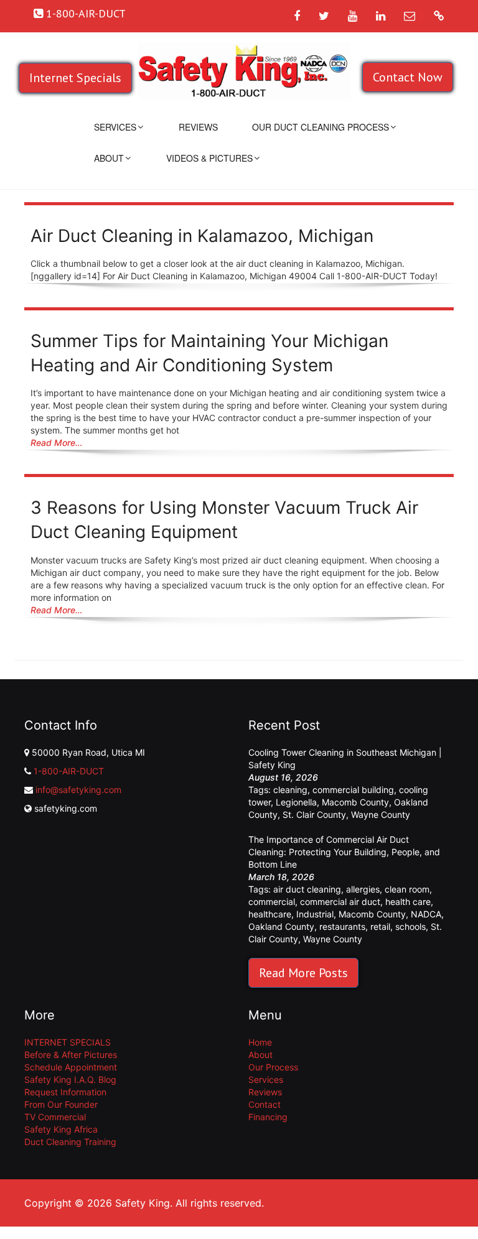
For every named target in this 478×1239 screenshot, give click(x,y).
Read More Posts (303, 973)
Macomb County (355, 802)
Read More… (56, 442)
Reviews (198, 127)
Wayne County (380, 814)
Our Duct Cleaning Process (320, 127)
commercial (271, 901)
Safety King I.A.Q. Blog (70, 1079)
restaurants (342, 926)
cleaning (290, 789)
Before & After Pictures (70, 1054)
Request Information (65, 1092)
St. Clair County (314, 814)
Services (115, 127)
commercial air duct (340, 901)
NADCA (426, 914)
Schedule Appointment (70, 1067)
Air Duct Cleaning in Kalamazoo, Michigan (201, 235)
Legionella (296, 802)
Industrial (315, 914)
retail (380, 926)
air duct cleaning (307, 889)
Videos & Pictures (209, 158)
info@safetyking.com (78, 789)
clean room (407, 889)
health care (408, 901)
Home (260, 1042)
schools (410, 926)
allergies (363, 889)
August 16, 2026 (283, 777)
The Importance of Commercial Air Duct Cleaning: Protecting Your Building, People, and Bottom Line (344, 852)
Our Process (273, 1067)
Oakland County (281, 926)
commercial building (353, 789)
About (109, 158)
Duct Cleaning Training (70, 1141)
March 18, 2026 (281, 876)
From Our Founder (61, 1104)
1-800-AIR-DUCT (69, 771)
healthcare (269, 914)
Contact (264, 1104)
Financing (268, 1116)
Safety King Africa (61, 1129)
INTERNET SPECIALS (67, 1042)
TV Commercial (55, 1116)
